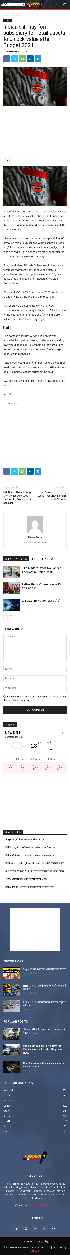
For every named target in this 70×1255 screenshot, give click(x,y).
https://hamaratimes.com (35, 542)
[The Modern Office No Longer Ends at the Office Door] (11, 572)
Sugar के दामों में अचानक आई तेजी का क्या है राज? (26, 839)
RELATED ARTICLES (16, 559)
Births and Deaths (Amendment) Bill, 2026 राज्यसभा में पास (34, 863)
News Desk (11, 51)
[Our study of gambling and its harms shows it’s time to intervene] (11, 1067)
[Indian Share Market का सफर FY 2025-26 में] (11, 588)
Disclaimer (27, 1241)
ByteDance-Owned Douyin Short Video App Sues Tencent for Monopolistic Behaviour (17, 498)
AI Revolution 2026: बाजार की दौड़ (42, 601)
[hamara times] (35, 4)
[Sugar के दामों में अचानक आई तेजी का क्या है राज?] (11, 973)
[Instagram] (25, 1228)
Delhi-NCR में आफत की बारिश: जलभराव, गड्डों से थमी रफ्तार (31, 855)
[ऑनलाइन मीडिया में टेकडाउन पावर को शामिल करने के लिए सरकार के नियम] (11, 1034)
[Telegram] (38, 58)
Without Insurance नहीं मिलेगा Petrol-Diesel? (27, 879)
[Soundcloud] (35, 1228)
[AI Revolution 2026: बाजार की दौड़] (11, 605)
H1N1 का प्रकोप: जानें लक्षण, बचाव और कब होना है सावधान (30, 847)
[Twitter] (14, 58)
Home (6, 15)
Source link (10, 403)
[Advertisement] (35, 132)
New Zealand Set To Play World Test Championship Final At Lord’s (52, 496)
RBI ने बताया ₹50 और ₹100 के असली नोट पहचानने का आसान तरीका (34, 871)
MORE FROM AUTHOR (42, 559)
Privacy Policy (41, 1241)
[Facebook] (6, 58)
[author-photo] (35, 532)
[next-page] (11, 617)
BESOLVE (35, 1250)
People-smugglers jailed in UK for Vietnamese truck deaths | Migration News (43, 1049)
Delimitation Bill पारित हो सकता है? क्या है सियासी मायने (29, 887)
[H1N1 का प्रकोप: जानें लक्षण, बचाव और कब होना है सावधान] (11, 990)
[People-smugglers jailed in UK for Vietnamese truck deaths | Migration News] (11, 1050)
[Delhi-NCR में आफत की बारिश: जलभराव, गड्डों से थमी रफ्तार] (11, 1006)
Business (17, 15)
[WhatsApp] (22, 58)
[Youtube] (53, 1228)
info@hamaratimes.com (41, 1205)
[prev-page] (5, 617)
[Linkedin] (30, 58)
